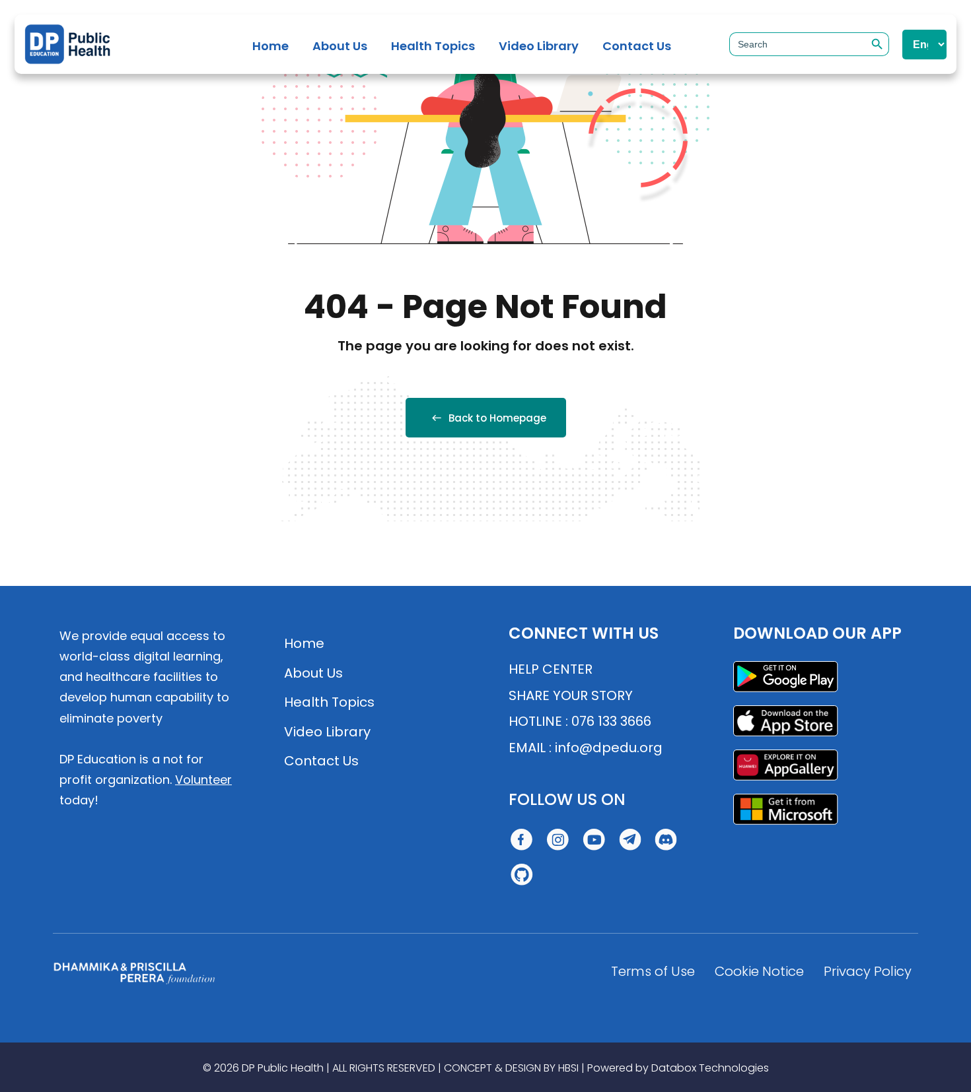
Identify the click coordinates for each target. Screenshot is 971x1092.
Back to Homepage (497, 418)
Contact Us (636, 46)
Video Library (539, 46)
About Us (339, 46)
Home (270, 46)
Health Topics (433, 46)
